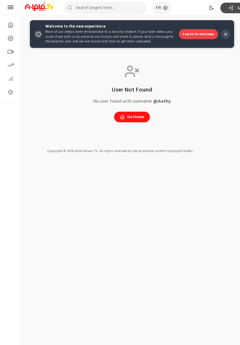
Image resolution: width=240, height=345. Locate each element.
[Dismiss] (225, 34)
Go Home (135, 117)
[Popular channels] (10, 92)
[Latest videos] (10, 51)
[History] (10, 38)
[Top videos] (10, 78)
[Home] (10, 24)
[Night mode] (211, 8)
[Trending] (10, 65)
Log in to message (198, 34)
